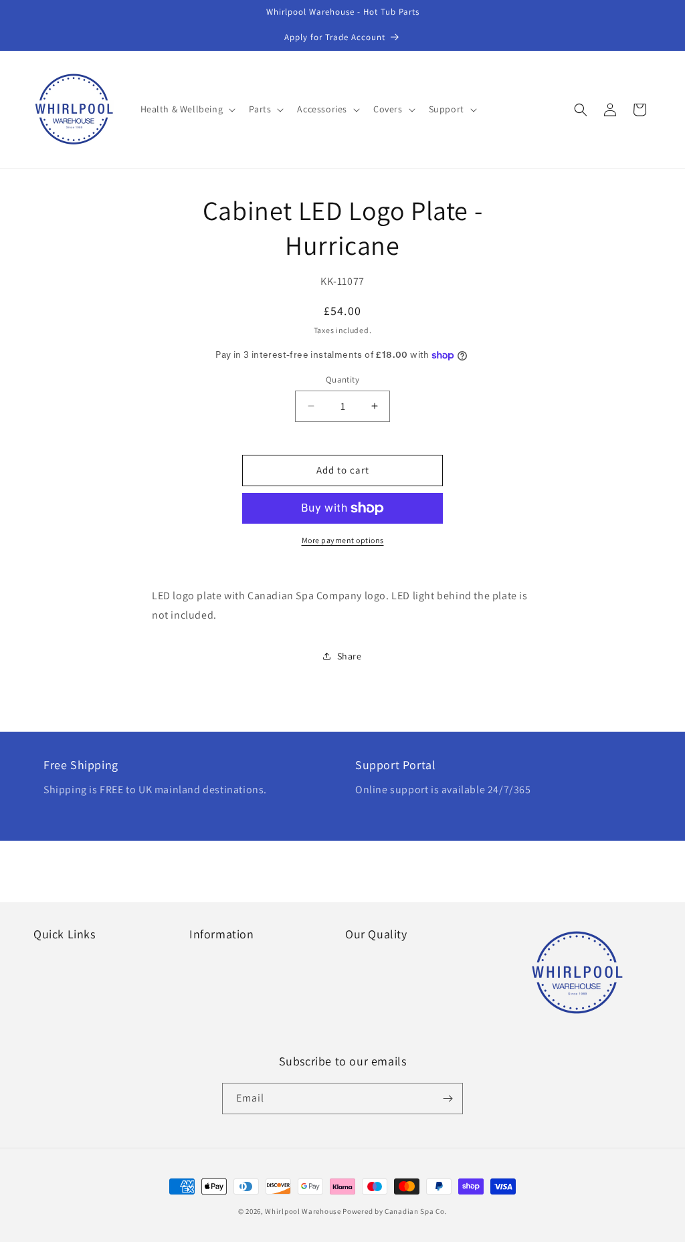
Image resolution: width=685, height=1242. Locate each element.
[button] (186, 109)
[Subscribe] (447, 1098)
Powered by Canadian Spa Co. (394, 1211)
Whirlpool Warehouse (302, 1211)
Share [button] (349, 656)
